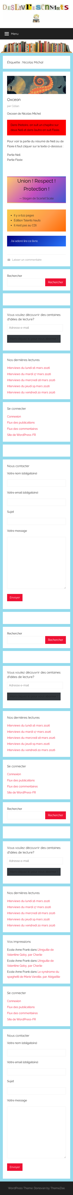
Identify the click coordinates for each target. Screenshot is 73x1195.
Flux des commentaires (22, 428)
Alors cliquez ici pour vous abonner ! (34, 338)
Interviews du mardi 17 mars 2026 (29, 374)
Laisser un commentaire (27, 259)
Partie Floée (15, 160)
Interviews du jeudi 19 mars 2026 (28, 386)
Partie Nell (13, 155)
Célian (15, 106)
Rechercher (14, 276)
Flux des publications (21, 422)
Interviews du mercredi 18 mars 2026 (31, 380)
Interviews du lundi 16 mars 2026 (28, 368)
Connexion (14, 416)
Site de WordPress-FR (21, 435)
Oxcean (14, 99)
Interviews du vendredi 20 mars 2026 (31, 392)
